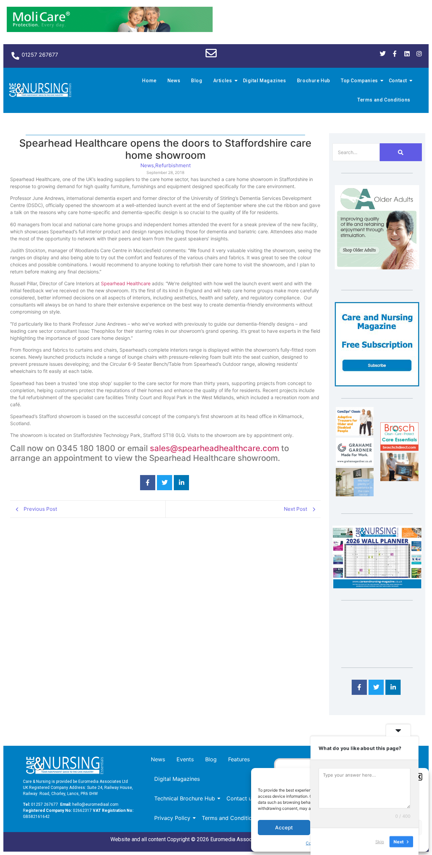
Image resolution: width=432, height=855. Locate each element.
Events (185, 759)
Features (239, 759)
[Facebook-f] (395, 54)
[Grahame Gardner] (355, 464)
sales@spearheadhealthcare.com (214, 448)
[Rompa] (377, 267)
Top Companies (359, 80)
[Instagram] (419, 54)
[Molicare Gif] (110, 30)
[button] (418, 776)
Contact (398, 80)
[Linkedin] (407, 54)
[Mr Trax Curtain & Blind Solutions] (355, 494)
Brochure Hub (313, 80)
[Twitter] (383, 54)
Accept (284, 827)
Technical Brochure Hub (184, 798)
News (173, 80)
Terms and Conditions (383, 99)
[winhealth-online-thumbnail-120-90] (355, 433)
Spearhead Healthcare (125, 283)
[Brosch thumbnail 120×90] (399, 448)
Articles (222, 80)
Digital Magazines (264, 80)
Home (149, 80)
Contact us (240, 798)
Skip (379, 841)
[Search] (401, 152)
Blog (196, 80)
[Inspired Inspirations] (399, 479)
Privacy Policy (172, 818)
